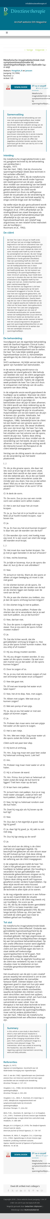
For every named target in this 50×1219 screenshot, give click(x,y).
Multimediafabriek (31, 1210)
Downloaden (20, 87)
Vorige (30, 49)
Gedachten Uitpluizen (33, 1206)
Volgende (39, 49)
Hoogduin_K (17, 70)
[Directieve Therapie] (24, 8)
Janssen (28, 70)
